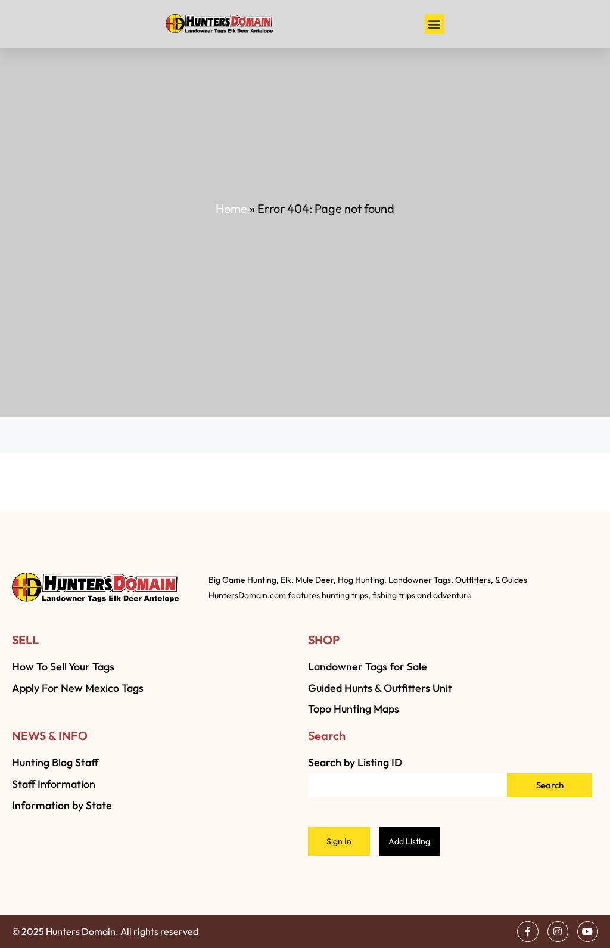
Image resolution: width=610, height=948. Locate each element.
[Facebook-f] (527, 931)
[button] (434, 24)
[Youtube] (587, 931)
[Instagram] (557, 931)
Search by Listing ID (355, 762)
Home (231, 208)
